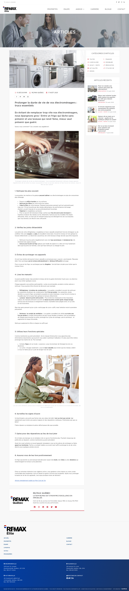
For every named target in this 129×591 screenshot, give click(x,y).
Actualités (93, 68)
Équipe (67, 9)
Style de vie (109, 68)
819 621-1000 (73, 570)
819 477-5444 (11, 570)
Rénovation (109, 65)
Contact (121, 9)
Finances (108, 59)
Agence (79, 9)
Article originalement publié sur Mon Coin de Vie (30, 480)
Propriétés (52, 9)
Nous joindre (11, 2)
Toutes (92, 59)
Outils (6, 550)
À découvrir (22, 92)
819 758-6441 (11, 582)
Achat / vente (94, 65)
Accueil (6, 538)
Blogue (108, 9)
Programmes (8, 554)
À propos (7, 547)
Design (91, 71)
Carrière (95, 9)
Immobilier (109, 62)
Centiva (124, 588)
